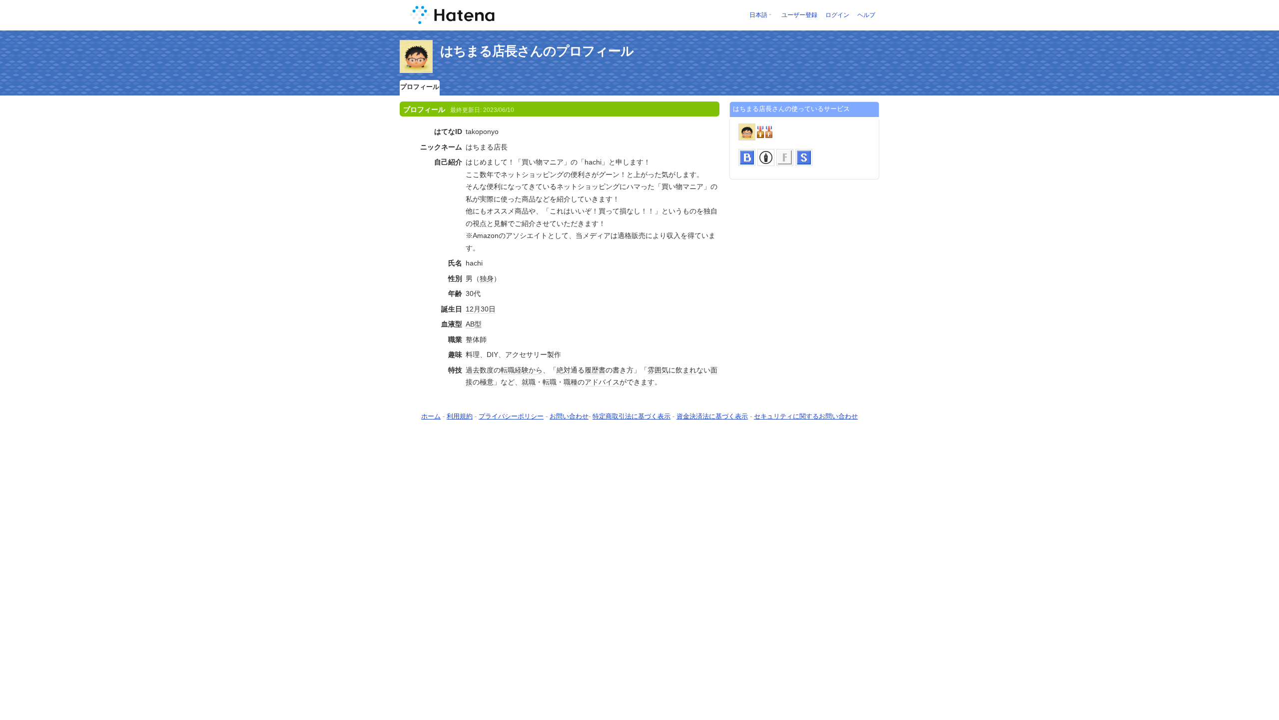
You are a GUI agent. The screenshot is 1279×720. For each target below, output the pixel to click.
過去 (473, 370)
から (536, 370)
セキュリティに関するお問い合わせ (806, 416)
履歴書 (595, 370)
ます (647, 382)
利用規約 (460, 416)
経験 (522, 370)
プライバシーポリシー (511, 416)
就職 (529, 382)
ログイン (837, 15)
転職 (508, 370)
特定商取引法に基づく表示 (631, 416)
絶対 (564, 370)
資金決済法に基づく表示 (712, 416)
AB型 (474, 324)
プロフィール (419, 86)
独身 (487, 278)
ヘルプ (866, 15)
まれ (689, 370)
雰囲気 (657, 370)
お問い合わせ (569, 416)
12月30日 (481, 309)
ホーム (431, 416)
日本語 (758, 15)
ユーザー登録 (799, 15)
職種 (571, 382)
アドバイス (602, 382)
